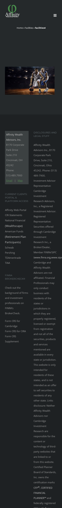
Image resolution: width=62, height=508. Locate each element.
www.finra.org (42, 257)
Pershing (10, 252)
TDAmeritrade (13, 257)
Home (20, 27)
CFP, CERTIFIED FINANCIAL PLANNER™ (43, 493)
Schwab (9, 247)
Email (9, 180)
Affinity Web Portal (15, 210)
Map (20, 180)
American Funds (15, 237)
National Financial (15, 223)
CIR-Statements (13, 215)
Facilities (29, 27)
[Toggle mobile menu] (55, 15)
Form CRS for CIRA (15, 331)
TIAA (7, 262)
